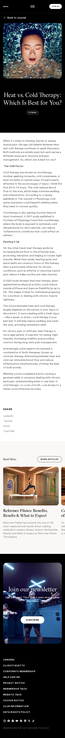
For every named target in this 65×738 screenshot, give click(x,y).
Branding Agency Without (15, 728)
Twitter (8, 421)
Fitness (49, 472)
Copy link (9, 431)
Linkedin (8, 416)
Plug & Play (44, 728)
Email (6, 426)
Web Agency (33, 728)
